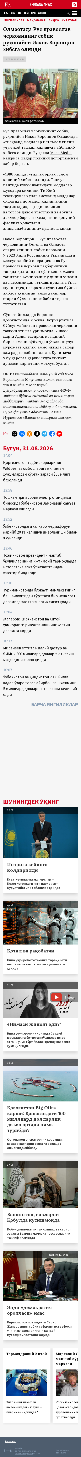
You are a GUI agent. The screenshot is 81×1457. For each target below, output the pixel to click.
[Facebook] (52, 434)
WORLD (42, 13)
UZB (33, 13)
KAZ (6, 13)
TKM (26, 13)
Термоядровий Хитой (26, 1354)
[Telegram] (44, 434)
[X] (14, 434)
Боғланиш (10, 1441)
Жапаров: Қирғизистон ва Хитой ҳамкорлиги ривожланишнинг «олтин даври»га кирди (36, 624)
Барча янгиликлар (54, 704)
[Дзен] (37, 434)
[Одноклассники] (29, 434)
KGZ (13, 13)
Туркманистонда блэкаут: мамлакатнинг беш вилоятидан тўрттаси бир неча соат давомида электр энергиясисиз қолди (39, 596)
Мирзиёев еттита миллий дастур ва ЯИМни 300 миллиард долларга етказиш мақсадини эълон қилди (38, 653)
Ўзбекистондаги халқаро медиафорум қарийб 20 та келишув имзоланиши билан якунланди (40, 532)
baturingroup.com (24, 1453)
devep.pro (61, 1453)
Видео (54, 20)
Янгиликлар (14, 20)
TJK (19, 13)
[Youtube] (59, 434)
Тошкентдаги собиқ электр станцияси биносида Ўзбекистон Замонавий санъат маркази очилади (39, 503)
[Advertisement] (40, 754)
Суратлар (69, 20)
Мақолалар (36, 20)
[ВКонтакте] (22, 434)
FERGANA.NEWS (41, 4)
